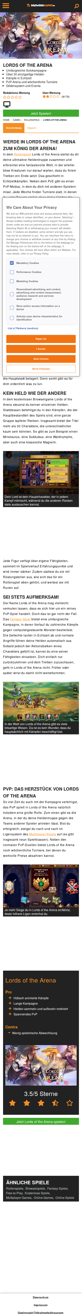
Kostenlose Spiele (37, 1193)
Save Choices (41, 358)
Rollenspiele (14, 1188)
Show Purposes (41, 368)
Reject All (41, 338)
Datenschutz (40, 1297)
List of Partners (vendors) (23, 328)
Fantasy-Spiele (57, 1188)
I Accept (41, 348)
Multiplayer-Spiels (42, 834)
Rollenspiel (22, 154)
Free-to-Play (14, 1193)
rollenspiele (31, 119)
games (16, 119)
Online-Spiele (64, 1197)
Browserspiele (35, 1188)
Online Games (43, 1197)
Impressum (40, 1305)
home (6, 119)
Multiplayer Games (18, 1197)
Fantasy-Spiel (20, 619)
